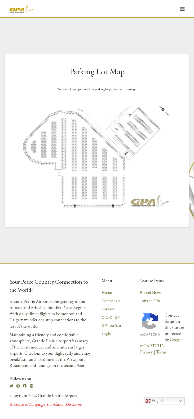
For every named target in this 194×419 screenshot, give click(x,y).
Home (107, 292)
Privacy (146, 352)
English (157, 401)
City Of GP (111, 317)
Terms (161, 352)
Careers (108, 309)
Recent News (151, 292)
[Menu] (182, 8)
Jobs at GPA (150, 300)
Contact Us (111, 300)
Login (106, 333)
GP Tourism (111, 325)
